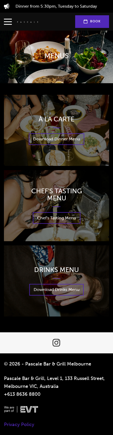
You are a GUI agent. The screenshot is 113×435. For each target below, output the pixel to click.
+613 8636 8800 (22, 394)
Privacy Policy (19, 424)
